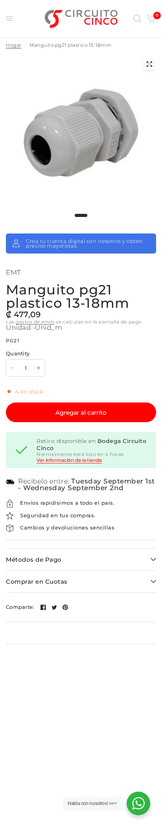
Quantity (17, 353)
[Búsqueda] (137, 18)
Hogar (14, 45)
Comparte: (20, 607)
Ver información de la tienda (69, 460)
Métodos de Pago (34, 559)
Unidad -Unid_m (34, 327)
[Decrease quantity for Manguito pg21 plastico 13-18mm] (12, 368)
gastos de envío (35, 322)
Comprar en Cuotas (37, 581)
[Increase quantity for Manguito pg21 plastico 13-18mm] (38, 368)
